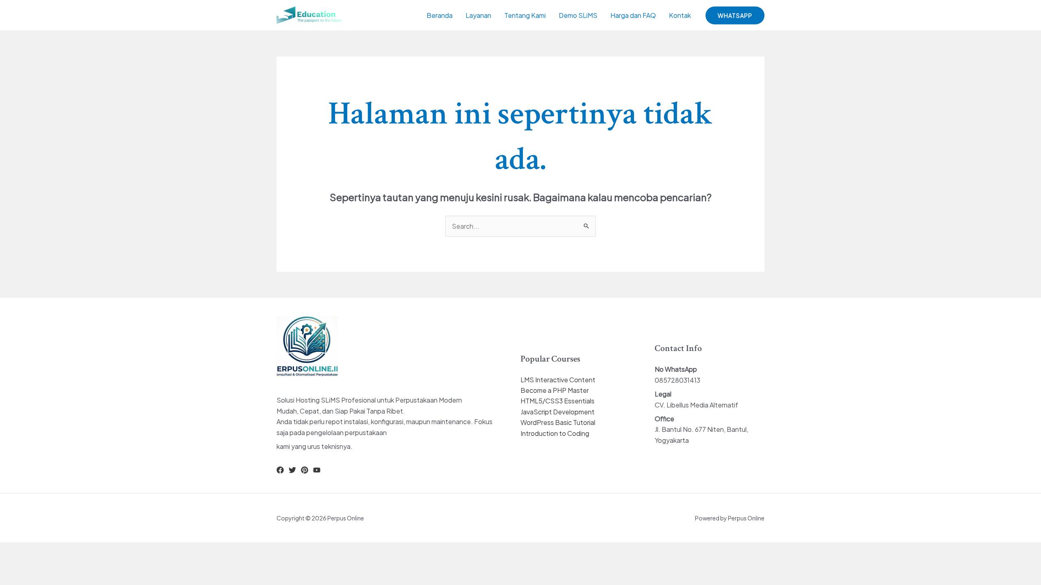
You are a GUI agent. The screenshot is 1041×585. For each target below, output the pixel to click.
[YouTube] (316, 470)
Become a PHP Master (554, 390)
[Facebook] (280, 470)
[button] (735, 15)
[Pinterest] (304, 470)
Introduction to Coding (554, 433)
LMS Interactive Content (557, 379)
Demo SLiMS (578, 15)
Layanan (478, 15)
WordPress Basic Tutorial (557, 422)
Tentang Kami (525, 15)
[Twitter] (292, 470)
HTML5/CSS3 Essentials (557, 400)
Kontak (680, 15)
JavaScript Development (557, 411)
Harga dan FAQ (633, 15)
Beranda (440, 15)
